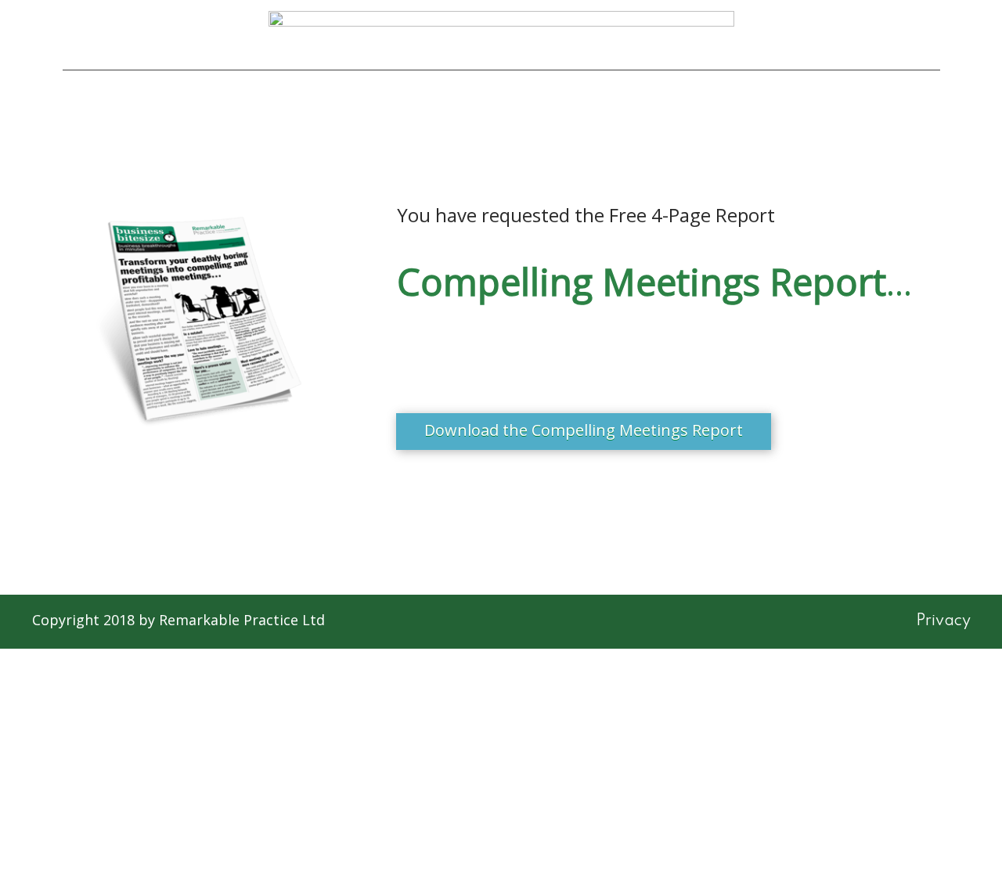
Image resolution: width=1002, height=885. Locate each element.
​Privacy (943, 621)
